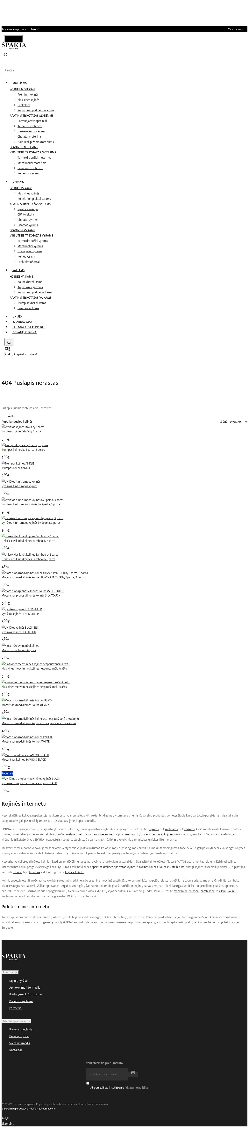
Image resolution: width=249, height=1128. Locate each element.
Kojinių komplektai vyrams (34, 198)
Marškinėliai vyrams (30, 246)
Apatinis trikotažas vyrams (30, 204)
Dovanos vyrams (22, 230)
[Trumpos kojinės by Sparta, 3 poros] (25, 445)
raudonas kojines (103, 834)
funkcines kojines (147, 867)
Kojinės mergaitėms (30, 287)
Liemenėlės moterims (31, 131)
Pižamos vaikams (28, 308)
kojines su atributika (171, 867)
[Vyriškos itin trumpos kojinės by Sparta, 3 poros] (32, 500)
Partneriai (15, 1008)
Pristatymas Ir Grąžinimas (25, 994)
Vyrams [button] (18, 182)
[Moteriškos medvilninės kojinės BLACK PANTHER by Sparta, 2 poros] (45, 573)
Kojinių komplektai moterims (36, 110)
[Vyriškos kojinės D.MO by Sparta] (23, 427)
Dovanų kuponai (24, 332)
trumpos (34, 872)
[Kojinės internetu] (14, 48)
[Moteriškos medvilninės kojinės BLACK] (27, 700)
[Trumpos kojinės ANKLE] (18, 463)
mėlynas (71, 834)
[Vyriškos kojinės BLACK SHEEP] (22, 609)
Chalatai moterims (29, 136)
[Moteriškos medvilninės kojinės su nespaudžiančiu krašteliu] (40, 718)
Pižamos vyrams (28, 225)
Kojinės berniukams (30, 282)
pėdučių (17, 872)
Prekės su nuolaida (20, 1029)
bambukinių (208, 891)
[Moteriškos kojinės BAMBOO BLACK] (25, 755)
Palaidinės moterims (30, 168)
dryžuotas (142, 834)
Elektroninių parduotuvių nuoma (19, 1108)
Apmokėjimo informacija (24, 987)
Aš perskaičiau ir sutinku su (119, 1088)
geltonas (83, 834)
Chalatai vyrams (28, 220)
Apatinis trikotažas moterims (31, 115)
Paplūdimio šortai (29, 262)
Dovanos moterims (24, 147)
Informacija (10, 972)
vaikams (189, 829)
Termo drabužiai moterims (34, 157)
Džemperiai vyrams (30, 251)
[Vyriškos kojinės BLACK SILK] (20, 627)
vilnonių (194, 891)
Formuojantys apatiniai (32, 121)
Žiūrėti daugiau (230, 422)
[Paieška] (8, 342)
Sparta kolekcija (28, 209)
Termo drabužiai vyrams (33, 241)
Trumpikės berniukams (32, 303)
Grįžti (11, 416)
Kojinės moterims (22, 89)
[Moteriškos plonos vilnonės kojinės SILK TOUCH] (33, 591)
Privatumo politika (21, 1001)
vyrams (154, 829)
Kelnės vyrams (27, 256)
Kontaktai (15, 1050)
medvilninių (181, 891)
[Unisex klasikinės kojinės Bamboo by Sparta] (30, 536)
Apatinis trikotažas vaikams (30, 297)
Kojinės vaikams (21, 276)
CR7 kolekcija (26, 214)
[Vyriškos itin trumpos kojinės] (21, 481)
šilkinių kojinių (227, 891)
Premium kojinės (28, 94)
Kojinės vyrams (21, 188)
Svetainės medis (19, 1043)
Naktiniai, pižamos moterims (36, 142)
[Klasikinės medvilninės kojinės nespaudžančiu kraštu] (36, 664)
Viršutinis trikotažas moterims (33, 152)
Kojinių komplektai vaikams (35, 292)
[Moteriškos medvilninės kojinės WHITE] (27, 737)
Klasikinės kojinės (28, 100)
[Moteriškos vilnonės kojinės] (20, 645)
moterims (171, 829)
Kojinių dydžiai (18, 981)
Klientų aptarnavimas (16, 1021)
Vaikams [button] (18, 270)
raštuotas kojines (162, 834)
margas (130, 834)
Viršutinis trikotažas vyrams (31, 235)
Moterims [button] (19, 83)
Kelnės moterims (28, 173)
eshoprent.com (47, 1108)
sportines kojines (102, 867)
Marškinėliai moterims (32, 163)
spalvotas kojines (124, 867)
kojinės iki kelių (74, 872)
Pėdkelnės (24, 105)
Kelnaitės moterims (30, 126)
